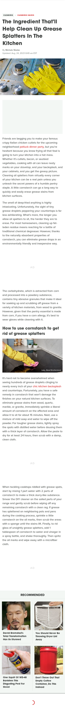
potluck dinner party (32, 147)
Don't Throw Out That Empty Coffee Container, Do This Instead (47, 682)
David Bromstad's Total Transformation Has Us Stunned (14, 636)
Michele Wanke (12, 50)
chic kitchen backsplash (47, 386)
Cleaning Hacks (25, 15)
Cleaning (8, 15)
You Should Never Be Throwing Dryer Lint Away (48, 636)
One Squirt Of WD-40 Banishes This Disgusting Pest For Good (15, 682)
